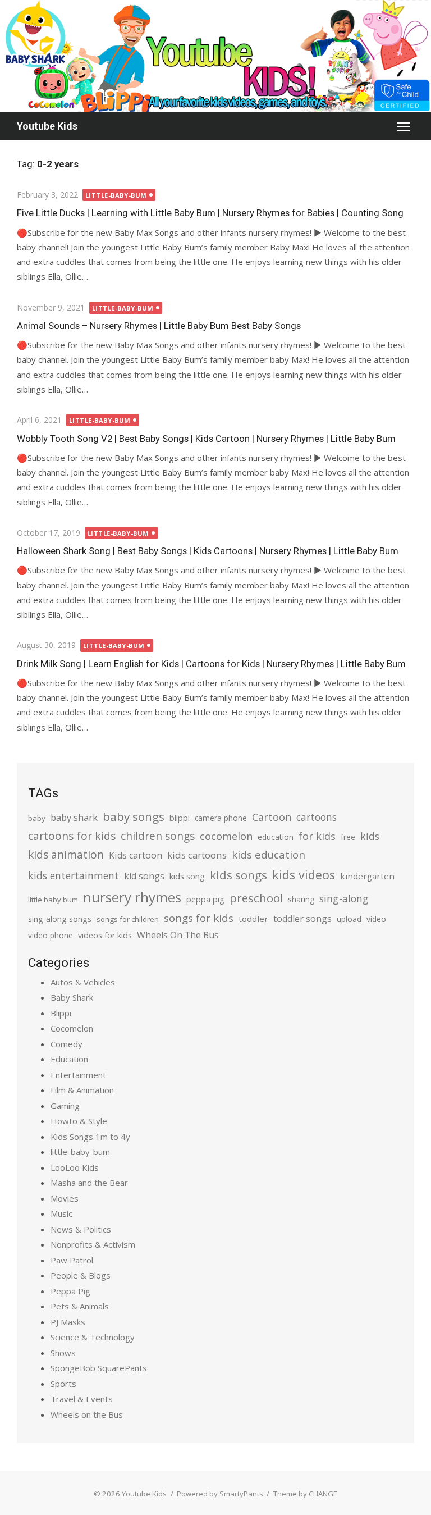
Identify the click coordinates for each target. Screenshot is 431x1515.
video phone (50, 935)
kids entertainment (73, 875)
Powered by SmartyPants (220, 1494)
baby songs (133, 816)
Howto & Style (79, 1120)
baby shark (74, 817)
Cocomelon (72, 1028)
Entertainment (78, 1074)
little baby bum (53, 900)
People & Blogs (81, 1275)
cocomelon (226, 836)
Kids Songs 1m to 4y (90, 1136)
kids (369, 836)
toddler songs (302, 918)
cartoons (316, 817)
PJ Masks (68, 1321)
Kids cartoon (135, 855)
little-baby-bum (116, 195)
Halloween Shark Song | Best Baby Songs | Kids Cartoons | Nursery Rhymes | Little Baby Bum (207, 550)
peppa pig (205, 899)
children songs (158, 835)
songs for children (128, 919)
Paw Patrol (72, 1260)
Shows (63, 1352)
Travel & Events (82, 1398)
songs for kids (198, 918)
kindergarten (367, 876)
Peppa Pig (70, 1291)
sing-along (344, 898)
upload (349, 919)
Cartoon (271, 817)
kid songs (144, 876)
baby (36, 818)
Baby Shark (72, 997)
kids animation (66, 854)
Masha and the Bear (89, 1182)
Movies (65, 1198)
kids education (268, 854)
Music (61, 1213)
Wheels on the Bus (87, 1414)
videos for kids (105, 935)
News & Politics (81, 1229)
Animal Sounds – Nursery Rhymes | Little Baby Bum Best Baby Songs (159, 325)
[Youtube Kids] (215, 56)
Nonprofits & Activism (93, 1244)
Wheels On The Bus (178, 935)
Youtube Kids (47, 126)
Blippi (61, 1013)
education (276, 837)
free (348, 837)
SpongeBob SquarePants (99, 1367)
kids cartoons (197, 854)
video (376, 919)
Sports (63, 1383)
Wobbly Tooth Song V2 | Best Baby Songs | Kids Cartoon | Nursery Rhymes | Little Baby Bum (206, 438)
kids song (187, 876)
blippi (179, 818)
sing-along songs (59, 919)
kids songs (238, 875)
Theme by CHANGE (305, 1494)
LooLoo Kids (75, 1167)
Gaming (65, 1105)
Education (69, 1059)
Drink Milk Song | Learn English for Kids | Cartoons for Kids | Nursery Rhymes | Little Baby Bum (211, 663)
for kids (317, 836)
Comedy (66, 1043)
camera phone (221, 818)
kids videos (303, 874)
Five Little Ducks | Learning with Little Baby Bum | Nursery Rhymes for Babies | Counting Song (210, 212)
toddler (253, 918)
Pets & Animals (80, 1306)
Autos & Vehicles (83, 982)
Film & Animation (82, 1090)
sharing (301, 899)
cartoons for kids (72, 835)
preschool (256, 898)
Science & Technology (93, 1337)
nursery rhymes (132, 897)
